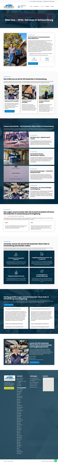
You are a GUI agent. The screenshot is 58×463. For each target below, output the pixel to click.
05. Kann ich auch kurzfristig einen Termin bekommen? (40, 323)
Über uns (42, 6)
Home (31, 6)
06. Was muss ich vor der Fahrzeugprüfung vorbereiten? (40, 326)
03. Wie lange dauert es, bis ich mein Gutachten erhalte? (14, 326)
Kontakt (52, 6)
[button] (16, 308)
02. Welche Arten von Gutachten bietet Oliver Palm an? (14, 323)
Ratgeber (47, 6)
